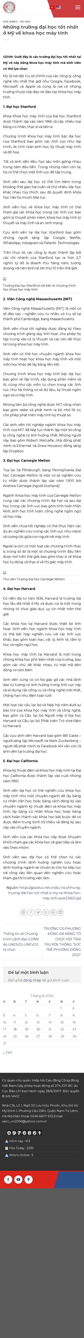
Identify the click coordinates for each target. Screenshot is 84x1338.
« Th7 (7, 1053)
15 (62, 1022)
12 (26, 1022)
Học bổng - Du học (17, 21)
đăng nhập (32, 980)
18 (15, 1029)
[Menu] (78, 7)
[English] (58, 7)
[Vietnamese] (52, 7)
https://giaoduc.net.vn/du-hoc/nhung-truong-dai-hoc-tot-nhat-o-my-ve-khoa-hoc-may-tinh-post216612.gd (44, 893)
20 (38, 1029)
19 (26, 1029)
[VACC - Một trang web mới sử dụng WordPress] (9, 7)
